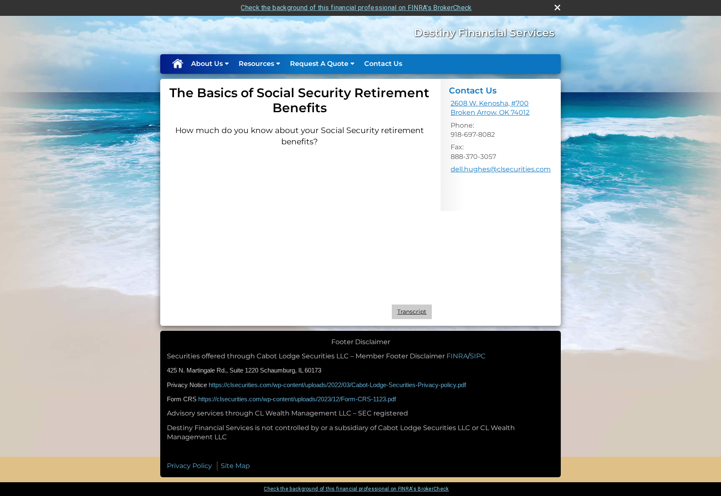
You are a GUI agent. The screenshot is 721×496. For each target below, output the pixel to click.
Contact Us (383, 64)
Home (177, 63)
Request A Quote (319, 64)
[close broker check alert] (557, 7)
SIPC (478, 356)
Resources (256, 64)
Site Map (235, 466)
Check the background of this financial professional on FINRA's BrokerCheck (356, 8)
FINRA (457, 356)
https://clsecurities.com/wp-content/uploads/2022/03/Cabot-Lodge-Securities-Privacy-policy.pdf (337, 385)
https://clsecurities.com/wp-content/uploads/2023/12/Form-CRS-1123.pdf (297, 399)
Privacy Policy (189, 466)
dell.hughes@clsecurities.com (501, 169)
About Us (207, 64)
